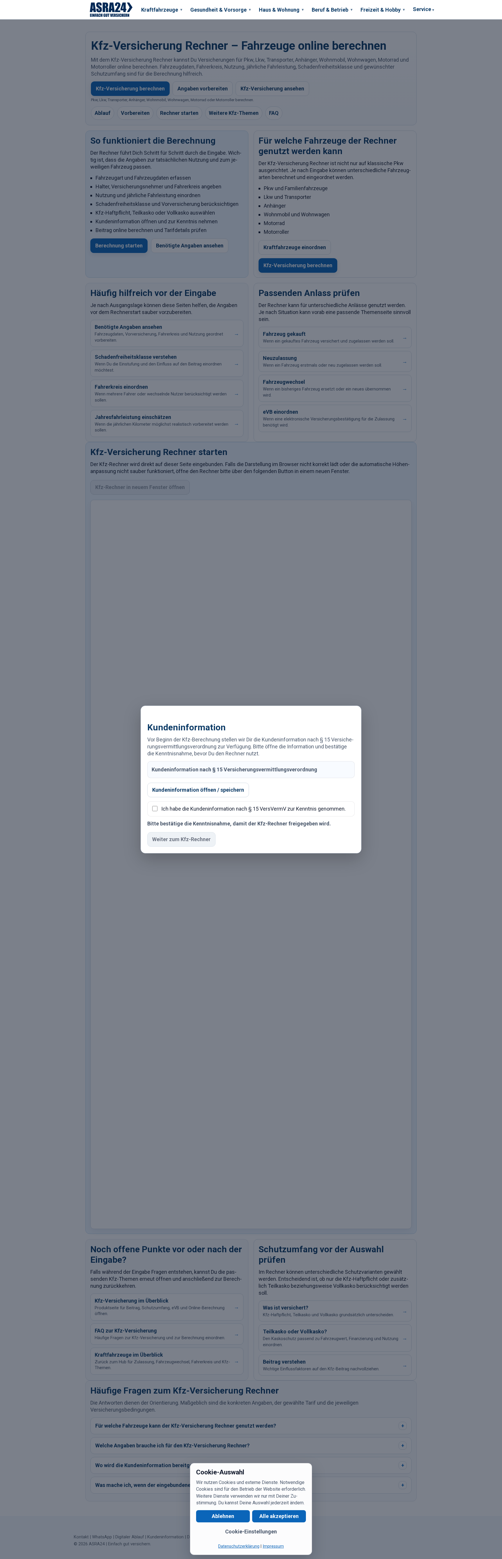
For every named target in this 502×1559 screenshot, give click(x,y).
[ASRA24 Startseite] (111, 9)
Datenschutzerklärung (238, 1546)
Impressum (273, 1546)
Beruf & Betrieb (332, 10)
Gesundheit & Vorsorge (220, 10)
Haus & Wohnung (281, 10)
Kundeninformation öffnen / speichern (198, 790)
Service (423, 9)
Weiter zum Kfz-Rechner (181, 839)
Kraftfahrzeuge (161, 10)
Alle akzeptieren (279, 1516)
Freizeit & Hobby (383, 10)
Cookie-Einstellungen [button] (251, 1531)
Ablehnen (223, 1516)
